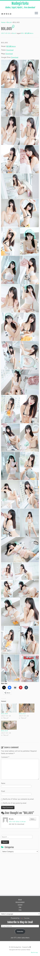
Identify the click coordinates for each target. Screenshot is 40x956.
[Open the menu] (36, 13)
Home (3, 22)
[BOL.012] (26, 708)
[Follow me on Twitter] (5, 14)
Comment (5, 757)
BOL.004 (4, 713)
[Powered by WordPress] (30, 946)
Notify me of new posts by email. (15, 803)
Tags (20, 910)
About (20, 899)
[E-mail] (2, 14)
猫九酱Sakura (29, 33)
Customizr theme (25, 950)
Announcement (20, 902)
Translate (26, 918)
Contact (20, 904)
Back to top (34, 952)
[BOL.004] (9, 708)
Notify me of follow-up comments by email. (18, 799)
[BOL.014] (9, 725)
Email (3, 791)
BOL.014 (4, 731)
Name (3, 783)
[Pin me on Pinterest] (11, 14)
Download (9, 50)
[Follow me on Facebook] (7, 14)
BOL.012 (22, 713)
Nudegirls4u (20, 3)
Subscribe (20, 931)
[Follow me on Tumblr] (9, 14)
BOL (22, 33)
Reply (32, 819)
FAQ (20, 907)
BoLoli (9, 22)
